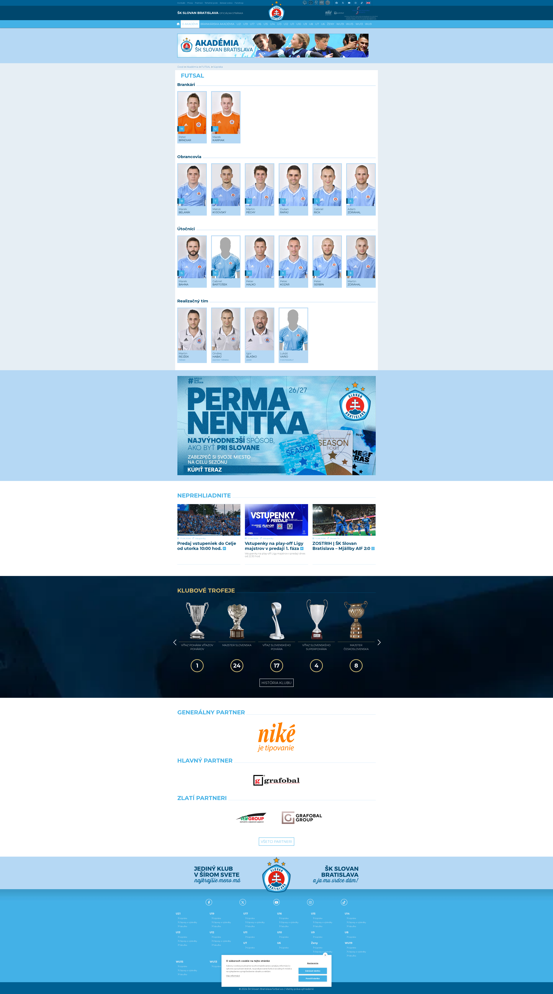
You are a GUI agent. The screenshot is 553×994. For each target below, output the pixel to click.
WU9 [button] (368, 24)
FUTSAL (205, 67)
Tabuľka (183, 926)
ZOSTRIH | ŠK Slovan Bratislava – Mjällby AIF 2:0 (342, 546)
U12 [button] (286, 24)
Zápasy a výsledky (188, 922)
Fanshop (239, 3)
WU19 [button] (340, 24)
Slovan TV (335, 538)
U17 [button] (252, 24)
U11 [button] (292, 24)
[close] (325, 955)
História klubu (277, 683)
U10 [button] (298, 24)
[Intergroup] (251, 817)
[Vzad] (174, 642)
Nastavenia (312, 963)
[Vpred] (378, 642)
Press (190, 3)
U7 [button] (317, 24)
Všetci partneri (276, 841)
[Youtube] (349, 3)
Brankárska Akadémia (217, 24)
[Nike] (276, 737)
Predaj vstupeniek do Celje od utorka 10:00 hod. (206, 546)
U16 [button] (259, 24)
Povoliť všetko (313, 978)
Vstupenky (200, 538)
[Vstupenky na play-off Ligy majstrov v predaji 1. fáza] (276, 520)
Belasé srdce (226, 3)
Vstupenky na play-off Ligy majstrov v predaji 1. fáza (274, 546)
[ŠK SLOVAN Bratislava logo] (276, 11)
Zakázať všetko (312, 971)
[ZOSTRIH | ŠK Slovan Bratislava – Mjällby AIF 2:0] (344, 520)
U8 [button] (311, 24)
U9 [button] (305, 24)
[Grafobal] (276, 780)
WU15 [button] (349, 24)
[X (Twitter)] (343, 3)
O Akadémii (190, 24)
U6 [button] (323, 24)
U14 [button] (272, 24)
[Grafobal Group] (302, 817)
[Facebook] (336, 3)
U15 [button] (266, 24)
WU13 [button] (359, 24)
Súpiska (218, 67)
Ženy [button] (330, 24)
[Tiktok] (362, 3)
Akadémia (192, 67)
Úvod (180, 67)
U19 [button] (245, 24)
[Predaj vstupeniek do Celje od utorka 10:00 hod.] (208, 520)
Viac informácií (233, 976)
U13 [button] (279, 24)
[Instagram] (355, 3)
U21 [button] (239, 24)
